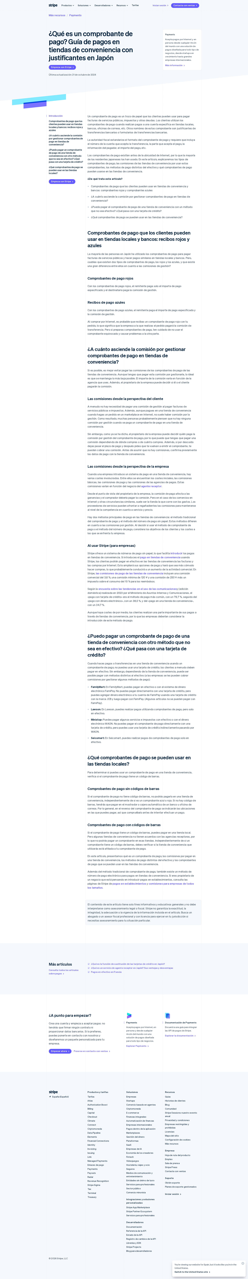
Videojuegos (132, 1160)
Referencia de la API (136, 1230)
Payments (75, 15)
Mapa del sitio (172, 1135)
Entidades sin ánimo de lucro (140, 1180)
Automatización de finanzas (140, 1120)
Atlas (90, 1100)
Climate (91, 1120)
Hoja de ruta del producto (177, 1155)
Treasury (92, 1197)
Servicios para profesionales (140, 1184)
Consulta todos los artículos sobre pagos (64, 972)
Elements (92, 1136)
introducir (176, 553)
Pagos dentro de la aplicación (140, 1128)
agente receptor (151, 486)
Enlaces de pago (96, 1164)
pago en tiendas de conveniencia (160, 557)
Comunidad (170, 1108)
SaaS (128, 1144)
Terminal (92, 1193)
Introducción (56, 115)
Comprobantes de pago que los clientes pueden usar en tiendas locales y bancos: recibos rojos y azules (66, 126)
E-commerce (132, 1112)
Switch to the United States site (191, 1271)
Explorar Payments (136, 1045)
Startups (130, 1100)
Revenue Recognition (98, 1181)
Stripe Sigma (94, 1185)
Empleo (169, 1159)
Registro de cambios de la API (141, 1238)
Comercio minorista (136, 1192)
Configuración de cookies (177, 1139)
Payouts (92, 1172)
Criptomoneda (95, 1128)
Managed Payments (97, 1160)
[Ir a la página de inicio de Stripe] (52, 1092)
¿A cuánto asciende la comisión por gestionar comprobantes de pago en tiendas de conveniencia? (66, 140)
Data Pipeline (94, 1132)
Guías (168, 1096)
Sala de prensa (172, 1163)
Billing (90, 1108)
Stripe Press (171, 1167)
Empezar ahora (59, 1051)
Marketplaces (133, 1132)
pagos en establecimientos (129, 883)
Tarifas (135, 5)
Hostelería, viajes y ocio (138, 1164)
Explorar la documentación (179, 1035)
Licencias (169, 1131)
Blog (167, 1104)
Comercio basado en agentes (141, 1104)
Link (90, 1156)
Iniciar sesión (159, 5)
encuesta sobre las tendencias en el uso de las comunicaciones (137, 588)
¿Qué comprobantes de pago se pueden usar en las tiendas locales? (66, 170)
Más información (174, 65)
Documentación (134, 1226)
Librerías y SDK (133, 1242)
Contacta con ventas (184, 5)
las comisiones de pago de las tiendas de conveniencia (129, 573)
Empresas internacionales (139, 1124)
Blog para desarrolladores (139, 1250)
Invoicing (92, 1148)
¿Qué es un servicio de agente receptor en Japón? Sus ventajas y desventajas (132, 967)
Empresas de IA (134, 1148)
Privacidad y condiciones (177, 1120)
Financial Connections (98, 1140)
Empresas (131, 1096)
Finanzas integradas (136, 1116)
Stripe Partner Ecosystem (139, 1211)
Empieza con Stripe (61, 67)
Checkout (92, 1116)
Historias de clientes (175, 1100)
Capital (91, 1112)
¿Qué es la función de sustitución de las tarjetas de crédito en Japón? (128, 963)
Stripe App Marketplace (138, 1207)
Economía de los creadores (139, 1152)
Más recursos (57, 15)
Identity (91, 1144)
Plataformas (132, 1140)
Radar (90, 1176)
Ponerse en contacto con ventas (91, 1051)
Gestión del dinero (135, 1136)
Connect (92, 1124)
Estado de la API (134, 1234)
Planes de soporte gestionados (180, 1186)
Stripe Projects (133, 1246)
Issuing (91, 1152)
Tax (89, 1189)
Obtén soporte (172, 1182)
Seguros (130, 1168)
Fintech (130, 1156)
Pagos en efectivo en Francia (106, 971)
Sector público (133, 1188)
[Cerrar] (242, 1264)
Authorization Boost (97, 1104)
